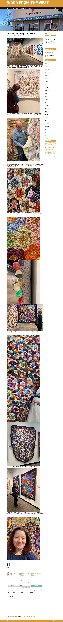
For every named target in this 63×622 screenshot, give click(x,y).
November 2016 (47, 133)
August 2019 (47, 96)
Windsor (50, 156)
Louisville (46, 149)
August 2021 (47, 66)
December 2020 (47, 72)
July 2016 (46, 138)
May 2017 (46, 132)
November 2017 (47, 127)
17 (54, 42)
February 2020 (47, 87)
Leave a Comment (22, 35)
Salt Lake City (53, 152)
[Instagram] (53, 620)
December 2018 (47, 108)
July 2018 (46, 115)
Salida (50, 152)
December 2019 (47, 90)
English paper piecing (12, 166)
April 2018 (46, 120)
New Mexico (46, 152)
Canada (46, 144)
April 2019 (46, 102)
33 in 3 (46, 142)
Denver (17, 8)
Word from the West (28, 3)
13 (48, 42)
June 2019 (46, 99)
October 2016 (47, 135)
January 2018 (47, 124)
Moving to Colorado (50, 151)
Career (47, 144)
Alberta (48, 142)
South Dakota (48, 153)
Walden (45, 156)
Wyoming (53, 156)
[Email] (55, 620)
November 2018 (47, 109)
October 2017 (47, 129)
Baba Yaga (52, 142)
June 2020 (46, 81)
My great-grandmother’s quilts (11, 573)
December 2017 (47, 126)
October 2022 (47, 63)
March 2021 (47, 69)
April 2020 (46, 84)
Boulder (21, 8)
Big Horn (55, 142)
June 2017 (46, 130)
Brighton (52, 143)
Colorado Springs (53, 144)
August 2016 (47, 136)
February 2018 (47, 123)
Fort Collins (13, 8)
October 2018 (47, 111)
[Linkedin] (52, 620)
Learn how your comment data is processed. (27, 616)
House (48, 148)
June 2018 (46, 117)
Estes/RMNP (54, 145)
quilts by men (18, 560)
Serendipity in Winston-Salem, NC (13, 590)
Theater (29, 8)
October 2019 (47, 93)
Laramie (50, 148)
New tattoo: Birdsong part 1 (49, 52)
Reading (49, 152)
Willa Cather (47, 156)
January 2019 (47, 106)
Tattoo (33, 8)
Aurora (50, 142)
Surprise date (51, 153)
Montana (52, 149)
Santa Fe (46, 153)
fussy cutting (37, 212)
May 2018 (46, 118)
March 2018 (47, 121)
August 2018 (47, 114)
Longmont (52, 148)
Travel (25, 8)
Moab (50, 149)
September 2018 (47, 112)
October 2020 (47, 75)
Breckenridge (49, 143)
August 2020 (47, 78)
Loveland (48, 149)
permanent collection (30, 164)
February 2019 (47, 105)
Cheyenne (49, 144)
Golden (51, 147)
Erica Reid (16, 35)
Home (8, 8)
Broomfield (54, 143)
